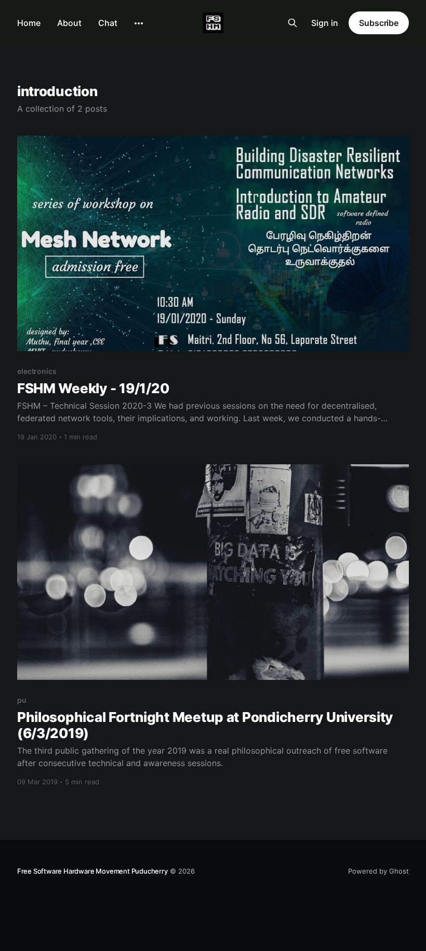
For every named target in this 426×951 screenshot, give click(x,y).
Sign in (324, 23)
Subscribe (378, 23)
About (69, 23)
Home (29, 23)
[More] (139, 23)
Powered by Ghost (378, 871)
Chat (107, 23)
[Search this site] (292, 23)
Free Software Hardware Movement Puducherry (92, 871)
